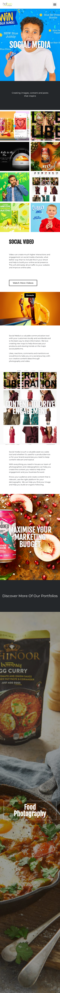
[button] (54, 4)
